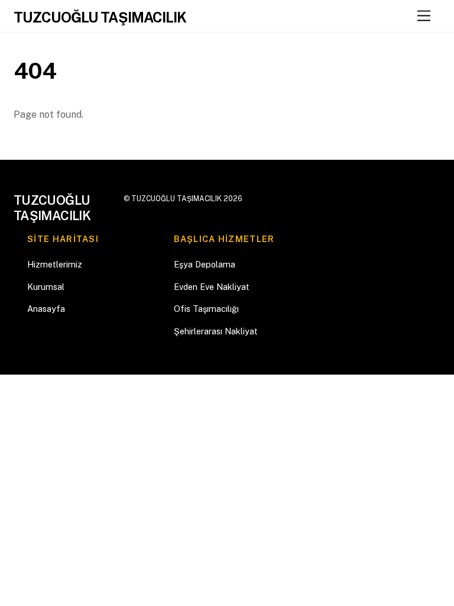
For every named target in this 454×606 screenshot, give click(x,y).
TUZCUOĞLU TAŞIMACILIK (176, 198)
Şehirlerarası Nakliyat (216, 331)
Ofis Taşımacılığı (206, 309)
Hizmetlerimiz (54, 264)
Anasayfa (46, 309)
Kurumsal (45, 287)
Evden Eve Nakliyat (211, 287)
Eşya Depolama (204, 264)
